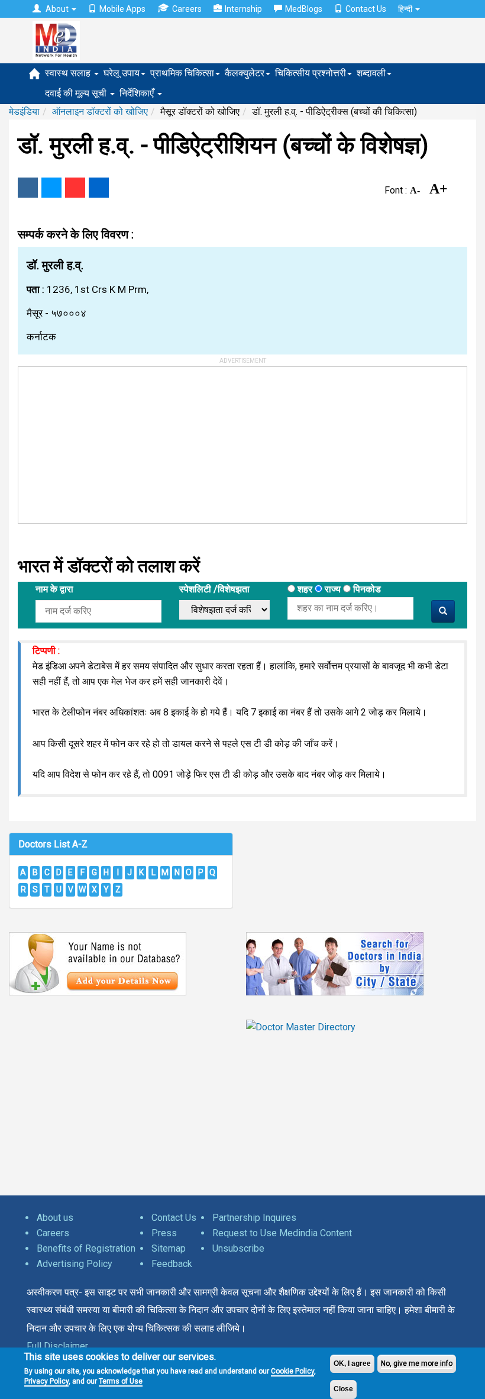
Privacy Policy (46, 1381)
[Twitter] (51, 188)
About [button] (57, 9)
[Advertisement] (107, 441)
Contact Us (365, 9)
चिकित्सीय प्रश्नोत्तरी (310, 73)
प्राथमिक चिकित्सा (182, 73)
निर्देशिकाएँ (137, 93)
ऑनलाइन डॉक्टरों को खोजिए (100, 111)
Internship (243, 9)
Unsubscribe (238, 1248)
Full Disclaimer (57, 1346)
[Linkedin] (99, 188)
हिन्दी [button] (406, 9)
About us (55, 1217)
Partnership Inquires (254, 1217)
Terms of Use (121, 1381)
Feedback (171, 1263)
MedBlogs (303, 9)
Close (343, 1389)
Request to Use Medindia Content (282, 1233)
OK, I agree (352, 1363)
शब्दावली (371, 73)
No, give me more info (416, 1363)
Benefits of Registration (86, 1248)
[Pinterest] (75, 188)
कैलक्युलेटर (244, 73)
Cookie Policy (292, 1371)
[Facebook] (28, 188)
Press (164, 1233)
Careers (187, 9)
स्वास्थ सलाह (69, 73)
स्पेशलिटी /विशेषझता (214, 589)
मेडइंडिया (24, 111)
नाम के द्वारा (54, 589)
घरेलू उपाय (122, 73)
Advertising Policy (74, 1263)
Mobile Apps (122, 9)
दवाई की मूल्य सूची (77, 93)
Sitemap (168, 1248)
